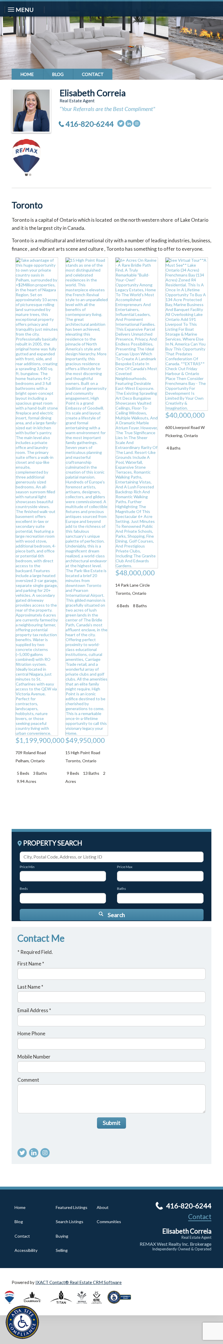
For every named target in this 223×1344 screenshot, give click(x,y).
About (103, 1207)
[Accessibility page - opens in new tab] (121, 1305)
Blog (58, 74)
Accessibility (26, 1250)
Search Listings (69, 1221)
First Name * (30, 964)
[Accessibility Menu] (22, 1322)
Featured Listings (71, 1207)
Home (27, 74)
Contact (93, 74)
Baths (121, 888)
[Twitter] (120, 123)
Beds (24, 888)
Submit (112, 1122)
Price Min (27, 867)
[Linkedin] (128, 123)
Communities (109, 1221)
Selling (62, 1250)
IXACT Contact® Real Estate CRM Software (78, 1282)
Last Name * (30, 987)
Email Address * (34, 1010)
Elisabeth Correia (93, 93)
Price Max (124, 867)
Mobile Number (34, 1057)
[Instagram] (136, 123)
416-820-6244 (89, 123)
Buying (62, 1236)
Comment (28, 1080)
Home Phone (31, 1033)
